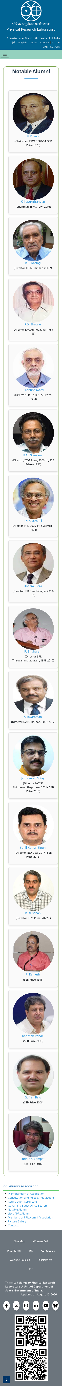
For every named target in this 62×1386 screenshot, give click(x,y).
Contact (45, 42)
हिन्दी (13, 42)
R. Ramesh (33, 974)
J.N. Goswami (33, 521)
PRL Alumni (14, 1250)
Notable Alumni (17, 1209)
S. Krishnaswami (33, 390)
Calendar (55, 47)
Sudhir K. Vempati (33, 1159)
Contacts (13, 1225)
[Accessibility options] (6, 1379)
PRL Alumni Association (21, 1186)
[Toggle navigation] (4, 54)
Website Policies (20, 1260)
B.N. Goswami (33, 455)
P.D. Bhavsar (33, 324)
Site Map (19, 1241)
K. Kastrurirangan (33, 201)
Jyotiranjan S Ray (33, 778)
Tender (34, 42)
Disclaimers (45, 1260)
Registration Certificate (22, 1201)
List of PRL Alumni (19, 1213)
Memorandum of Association (26, 1193)
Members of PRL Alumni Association (30, 1217)
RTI (54, 42)
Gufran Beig (33, 1097)
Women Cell (40, 1241)
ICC (31, 1269)
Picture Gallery (17, 1221)
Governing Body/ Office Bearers (28, 1205)
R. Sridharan (33, 651)
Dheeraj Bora (33, 586)
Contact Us (48, 1250)
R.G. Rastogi (33, 263)
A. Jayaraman (33, 717)
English (22, 42)
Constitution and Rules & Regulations (31, 1197)
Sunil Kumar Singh (33, 848)
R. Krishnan (33, 913)
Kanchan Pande (33, 1036)
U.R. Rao (33, 136)
